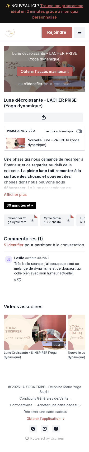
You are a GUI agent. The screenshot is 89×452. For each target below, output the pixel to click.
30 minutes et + (20, 205)
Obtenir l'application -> (46, 419)
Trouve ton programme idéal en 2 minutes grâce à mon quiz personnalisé (47, 11)
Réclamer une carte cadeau (45, 412)
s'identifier (33, 83)
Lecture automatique (59, 131)
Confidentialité (21, 405)
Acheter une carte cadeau (57, 405)
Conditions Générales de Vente (44, 398)
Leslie (19, 258)
